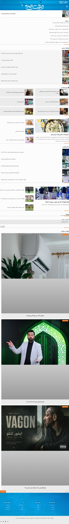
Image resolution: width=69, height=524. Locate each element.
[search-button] (22, 5)
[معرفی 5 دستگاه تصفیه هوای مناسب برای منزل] (65, 67)
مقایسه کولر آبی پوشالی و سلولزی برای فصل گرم (10, 166)
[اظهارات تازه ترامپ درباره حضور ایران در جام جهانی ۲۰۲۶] (29, 201)
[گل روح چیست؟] (29, 102)
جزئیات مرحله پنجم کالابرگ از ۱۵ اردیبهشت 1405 (59, 39)
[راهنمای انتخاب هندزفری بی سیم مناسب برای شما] (65, 172)
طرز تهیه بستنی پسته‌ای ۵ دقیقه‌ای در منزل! (15, 140)
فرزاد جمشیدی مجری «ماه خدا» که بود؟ (35, 402)
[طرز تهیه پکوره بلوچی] (29, 134)
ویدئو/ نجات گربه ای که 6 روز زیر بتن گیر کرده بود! (48, 111)
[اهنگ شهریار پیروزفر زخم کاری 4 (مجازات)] (29, 92)
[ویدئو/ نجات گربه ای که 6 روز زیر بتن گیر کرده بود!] (64, 111)
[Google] (3, 521)
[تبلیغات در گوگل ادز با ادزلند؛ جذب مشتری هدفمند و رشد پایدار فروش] (65, 179)
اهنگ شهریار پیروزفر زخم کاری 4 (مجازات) (15, 92)
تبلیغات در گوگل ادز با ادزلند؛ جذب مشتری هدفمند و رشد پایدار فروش (13, 179)
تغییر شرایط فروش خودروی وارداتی (61, 26)
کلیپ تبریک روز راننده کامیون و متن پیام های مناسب (49, 92)
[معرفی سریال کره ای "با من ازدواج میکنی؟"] (65, 74)
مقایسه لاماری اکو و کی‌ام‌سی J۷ (7, 60)
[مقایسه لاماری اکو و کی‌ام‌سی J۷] (65, 60)
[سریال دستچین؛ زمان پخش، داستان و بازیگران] (65, 80)
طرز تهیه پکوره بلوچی (19, 131)
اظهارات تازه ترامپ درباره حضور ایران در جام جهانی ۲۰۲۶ (12, 198)
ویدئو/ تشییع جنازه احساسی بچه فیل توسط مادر (13, 111)
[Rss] (1, 521)
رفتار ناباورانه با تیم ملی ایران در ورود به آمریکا (59, 35)
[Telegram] (5, 521)
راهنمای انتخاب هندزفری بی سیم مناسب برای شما (10, 172)
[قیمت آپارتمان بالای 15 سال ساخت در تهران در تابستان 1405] (65, 53)
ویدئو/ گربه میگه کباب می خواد (52, 102)
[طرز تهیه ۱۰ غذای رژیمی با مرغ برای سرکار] (29, 125)
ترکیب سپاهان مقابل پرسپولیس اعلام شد (15, 207)
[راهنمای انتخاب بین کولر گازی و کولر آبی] (65, 13)
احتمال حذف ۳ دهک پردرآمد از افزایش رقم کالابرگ (58, 32)
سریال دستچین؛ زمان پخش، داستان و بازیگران (9, 80)
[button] (41, 2)
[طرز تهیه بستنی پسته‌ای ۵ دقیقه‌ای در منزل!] (29, 143)
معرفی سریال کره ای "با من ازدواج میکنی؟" (9, 74)
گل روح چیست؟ (20, 102)
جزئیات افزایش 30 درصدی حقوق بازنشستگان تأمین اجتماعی (56, 42)
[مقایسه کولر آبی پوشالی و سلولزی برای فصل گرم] (65, 166)
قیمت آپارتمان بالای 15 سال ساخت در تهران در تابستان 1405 (12, 53)
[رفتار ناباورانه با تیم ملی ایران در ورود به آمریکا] (52, 193)
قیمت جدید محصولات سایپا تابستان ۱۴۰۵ (60, 22)
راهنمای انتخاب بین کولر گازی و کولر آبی (8, 13)
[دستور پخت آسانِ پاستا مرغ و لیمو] (52, 125)
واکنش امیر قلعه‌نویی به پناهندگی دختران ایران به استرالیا (12, 190)
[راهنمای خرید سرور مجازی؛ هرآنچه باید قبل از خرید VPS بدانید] (65, 152)
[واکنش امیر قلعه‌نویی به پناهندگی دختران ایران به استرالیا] (29, 193)
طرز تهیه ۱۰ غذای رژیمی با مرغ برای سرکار (15, 122)
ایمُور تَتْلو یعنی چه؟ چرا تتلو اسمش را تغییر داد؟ (35, 488)
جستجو (3, 491)
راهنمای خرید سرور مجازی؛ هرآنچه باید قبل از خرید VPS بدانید (12, 152)
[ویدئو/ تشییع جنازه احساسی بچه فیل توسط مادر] (29, 111)
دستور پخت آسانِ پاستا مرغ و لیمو (60, 135)
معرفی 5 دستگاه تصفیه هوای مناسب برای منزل (9, 67)
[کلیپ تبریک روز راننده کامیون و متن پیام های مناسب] (64, 92)
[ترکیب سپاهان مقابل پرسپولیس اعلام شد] (29, 210)
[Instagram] (8, 521)
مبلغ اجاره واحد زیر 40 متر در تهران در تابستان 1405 (58, 29)
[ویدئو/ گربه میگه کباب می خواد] (64, 102)
